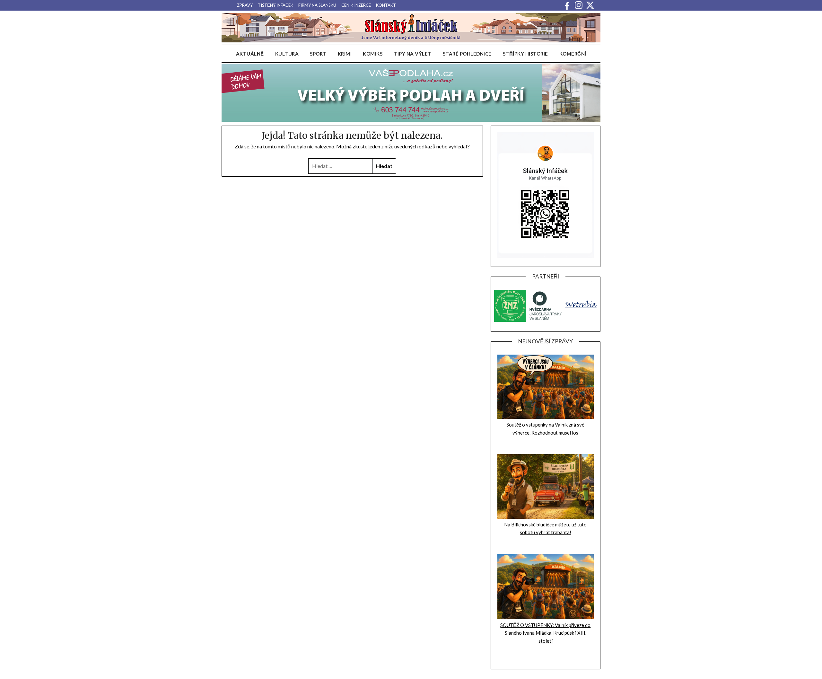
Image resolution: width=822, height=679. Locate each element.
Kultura (287, 54)
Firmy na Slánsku (317, 5)
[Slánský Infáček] (411, 27)
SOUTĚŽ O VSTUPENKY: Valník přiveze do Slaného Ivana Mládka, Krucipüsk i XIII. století (545, 633)
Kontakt (386, 5)
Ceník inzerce (356, 5)
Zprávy (245, 5)
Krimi (345, 54)
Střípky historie (525, 54)
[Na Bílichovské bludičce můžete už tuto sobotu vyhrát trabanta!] (545, 517)
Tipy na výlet (413, 54)
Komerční (572, 54)
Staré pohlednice (467, 54)
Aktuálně (250, 54)
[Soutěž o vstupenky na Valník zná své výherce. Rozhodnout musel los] (545, 417)
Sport (318, 54)
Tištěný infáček (275, 5)
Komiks (372, 54)
